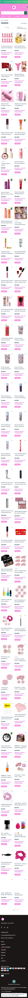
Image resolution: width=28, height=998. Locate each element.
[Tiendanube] (6, 991)
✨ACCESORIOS (16, 16)
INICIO (2, 941)
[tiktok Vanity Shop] (7, 927)
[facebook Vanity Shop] (4, 927)
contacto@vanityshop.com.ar (8, 935)
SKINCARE (3, 16)
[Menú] (1, 7)
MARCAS (24, 16)
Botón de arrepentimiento (9, 989)
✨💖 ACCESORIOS (5, 947)
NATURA (3, 955)
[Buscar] (25, 12)
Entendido (17, 995)
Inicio (2, 20)
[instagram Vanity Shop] (1, 927)
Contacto (3, 961)
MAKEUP (9, 16)
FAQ (2, 958)
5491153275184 (4, 932)
